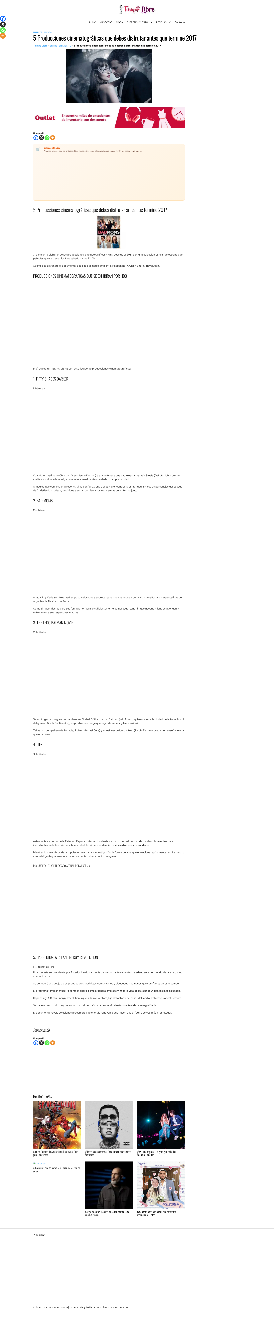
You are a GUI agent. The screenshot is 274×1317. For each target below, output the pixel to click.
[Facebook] (35, 137)
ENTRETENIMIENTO (137, 22)
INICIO (92, 22)
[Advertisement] (93, 175)
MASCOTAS (106, 22)
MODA (119, 22)
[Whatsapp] (47, 137)
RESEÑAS (161, 22)
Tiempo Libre (40, 45)
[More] (52, 137)
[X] (41, 137)
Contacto (180, 22)
